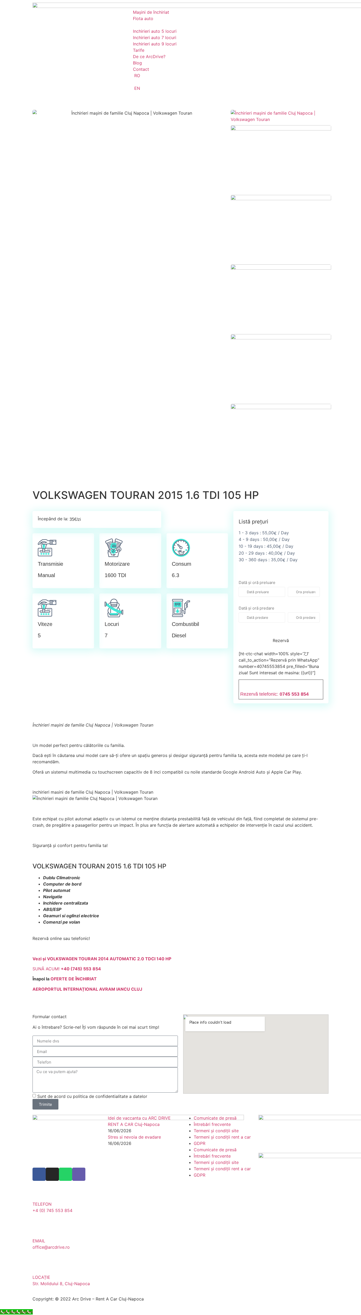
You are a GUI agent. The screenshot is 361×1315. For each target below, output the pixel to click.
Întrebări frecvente (212, 1124)
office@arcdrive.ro (51, 1247)
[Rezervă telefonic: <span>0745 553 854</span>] (244, 685)
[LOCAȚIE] (39, 1265)
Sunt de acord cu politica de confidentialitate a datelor (92, 1096)
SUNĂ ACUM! (67, 968)
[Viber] (78, 1174)
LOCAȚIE (41, 1277)
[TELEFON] (39, 1192)
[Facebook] (39, 1174)
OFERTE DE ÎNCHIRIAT (73, 978)
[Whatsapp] (65, 1174)
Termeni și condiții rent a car (222, 1137)
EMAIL (39, 1240)
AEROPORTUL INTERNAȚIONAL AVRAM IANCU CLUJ (87, 989)
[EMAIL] (39, 1229)
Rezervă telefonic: (274, 694)
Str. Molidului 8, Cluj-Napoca (61, 1283)
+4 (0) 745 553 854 (52, 1210)
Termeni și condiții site (216, 1130)
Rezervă (281, 640)
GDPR (199, 1143)
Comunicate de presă (215, 1118)
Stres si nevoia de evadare (134, 1137)
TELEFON (42, 1204)
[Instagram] (52, 1174)
